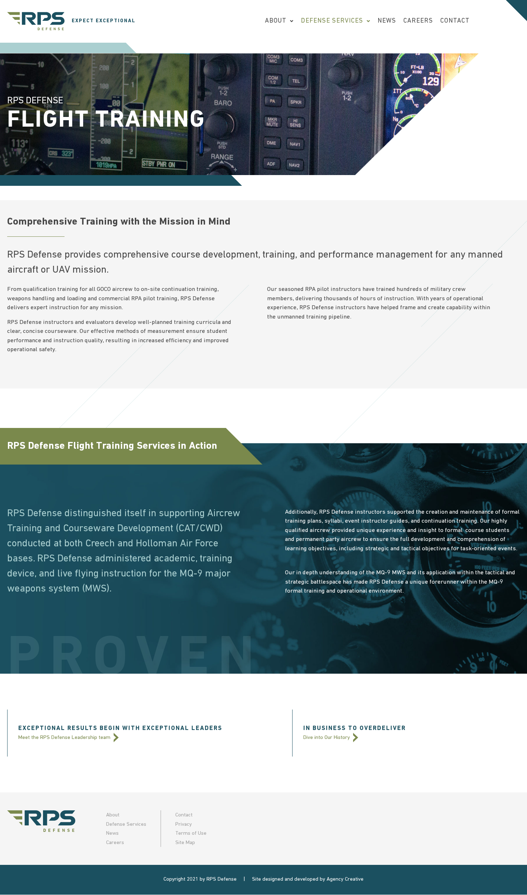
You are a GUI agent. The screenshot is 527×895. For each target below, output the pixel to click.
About (275, 21)
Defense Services (332, 21)
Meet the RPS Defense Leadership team (65, 737)
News (387, 21)
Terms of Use (190, 833)
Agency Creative (345, 879)
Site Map (185, 842)
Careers (418, 21)
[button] (279, 21)
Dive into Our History (327, 737)
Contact (455, 21)
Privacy (183, 824)
